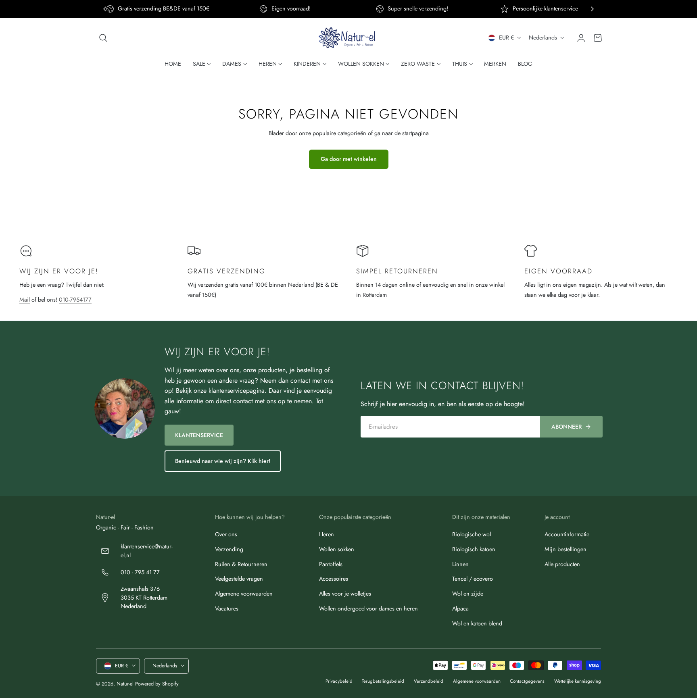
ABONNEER (566, 427)
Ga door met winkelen (349, 159)
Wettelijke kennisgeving (577, 681)
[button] (103, 38)
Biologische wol (471, 534)
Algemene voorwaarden (244, 594)
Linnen (460, 564)
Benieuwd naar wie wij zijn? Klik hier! (222, 461)
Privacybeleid (339, 681)
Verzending (229, 549)
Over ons (226, 534)
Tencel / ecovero (472, 579)
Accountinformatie (567, 534)
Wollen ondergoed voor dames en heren (368, 608)
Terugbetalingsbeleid (383, 681)
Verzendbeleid (428, 681)
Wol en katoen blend (477, 623)
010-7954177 (75, 300)
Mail (24, 300)
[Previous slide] (104, 9)
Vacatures (226, 608)
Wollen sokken (336, 549)
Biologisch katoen (473, 549)
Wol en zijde (467, 594)
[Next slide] (592, 9)
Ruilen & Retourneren (241, 564)
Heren (326, 534)
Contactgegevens (527, 681)
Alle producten (562, 564)
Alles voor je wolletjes (345, 594)
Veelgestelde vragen (239, 579)
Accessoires (333, 579)
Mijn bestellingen (565, 549)
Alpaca (460, 608)
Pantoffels (330, 564)
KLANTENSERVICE (199, 435)
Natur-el (125, 683)
